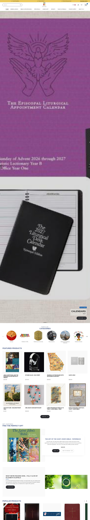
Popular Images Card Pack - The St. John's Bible (77, 408)
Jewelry (53, 9)
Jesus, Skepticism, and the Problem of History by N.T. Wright (10, 376)
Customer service (83, 1)
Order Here (10, 487)
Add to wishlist (66, 450)
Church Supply (72, 9)
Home (7, 9)
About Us (81, 9)
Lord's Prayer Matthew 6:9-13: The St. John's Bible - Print (55, 408)
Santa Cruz (72, 375)
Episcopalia (37, 9)
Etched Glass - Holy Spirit (32, 375)
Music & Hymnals (62, 9)
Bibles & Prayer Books (26, 9)
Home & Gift (45, 9)
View (55, 450)
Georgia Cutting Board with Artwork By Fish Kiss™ (55, 376)
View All (44, 416)
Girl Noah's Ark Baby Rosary (33, 407)
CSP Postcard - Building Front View (12, 408)
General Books (14, 9)
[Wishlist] (81, 5)
